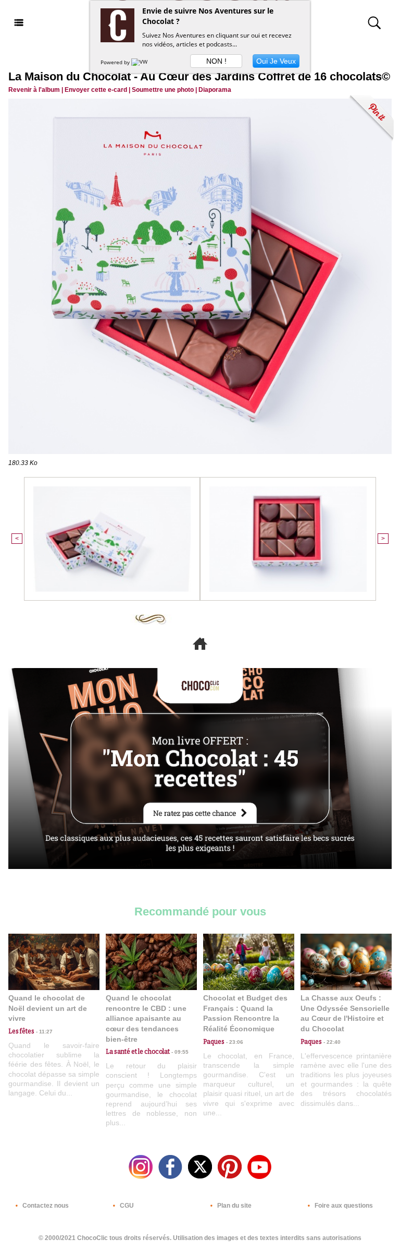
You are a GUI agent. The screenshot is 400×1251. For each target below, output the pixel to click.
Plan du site (234, 1205)
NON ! (216, 61)
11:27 (43, 1031)
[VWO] (141, 62)
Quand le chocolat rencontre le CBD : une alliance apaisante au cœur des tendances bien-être (146, 1018)
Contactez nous (45, 1205)
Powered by (116, 62)
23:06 (233, 1042)
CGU (126, 1205)
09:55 (179, 1052)
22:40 (331, 1042)
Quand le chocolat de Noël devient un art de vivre (47, 1008)
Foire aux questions (343, 1205)
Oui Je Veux (276, 61)
